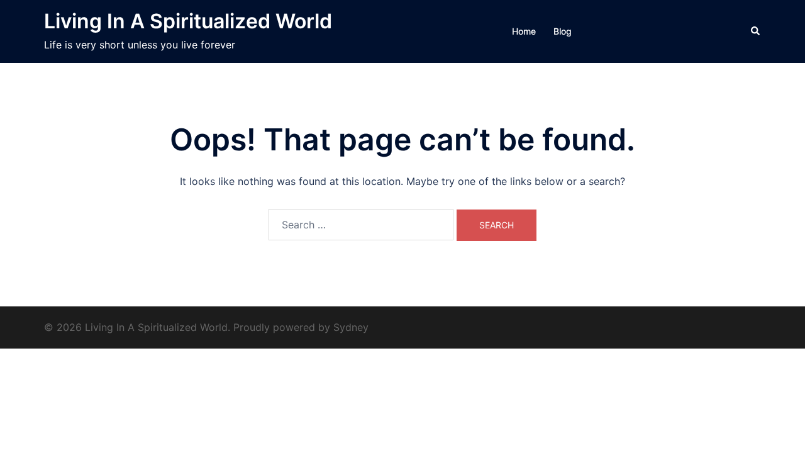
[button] (756, 31)
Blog (562, 31)
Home (524, 31)
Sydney (351, 327)
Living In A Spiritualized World (188, 21)
